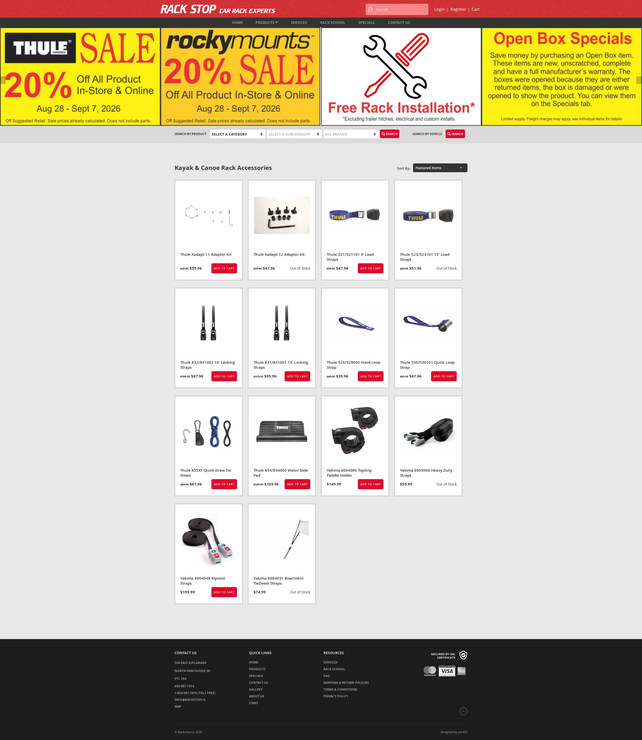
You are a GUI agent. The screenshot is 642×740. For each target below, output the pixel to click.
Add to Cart (224, 268)
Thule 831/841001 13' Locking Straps (281, 365)
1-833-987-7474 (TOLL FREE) (195, 693)
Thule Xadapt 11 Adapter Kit (205, 254)
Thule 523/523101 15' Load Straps (424, 257)
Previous (4, 80)
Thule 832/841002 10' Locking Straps (207, 365)
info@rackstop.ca (190, 700)
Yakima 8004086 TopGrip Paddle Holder (349, 473)
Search (457, 134)
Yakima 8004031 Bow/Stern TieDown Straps (279, 581)
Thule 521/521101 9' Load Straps (350, 257)
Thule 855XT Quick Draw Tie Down (205, 473)
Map (178, 706)
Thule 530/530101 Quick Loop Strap (427, 365)
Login (439, 9)
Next (638, 80)
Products (265, 22)
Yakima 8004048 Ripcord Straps (202, 581)
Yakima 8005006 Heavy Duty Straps (426, 473)
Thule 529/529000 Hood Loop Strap (353, 365)
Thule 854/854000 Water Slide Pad (281, 473)
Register (458, 9)
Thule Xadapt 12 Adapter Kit (279, 254)
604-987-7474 (184, 686)
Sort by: (404, 168)
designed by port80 (454, 732)
